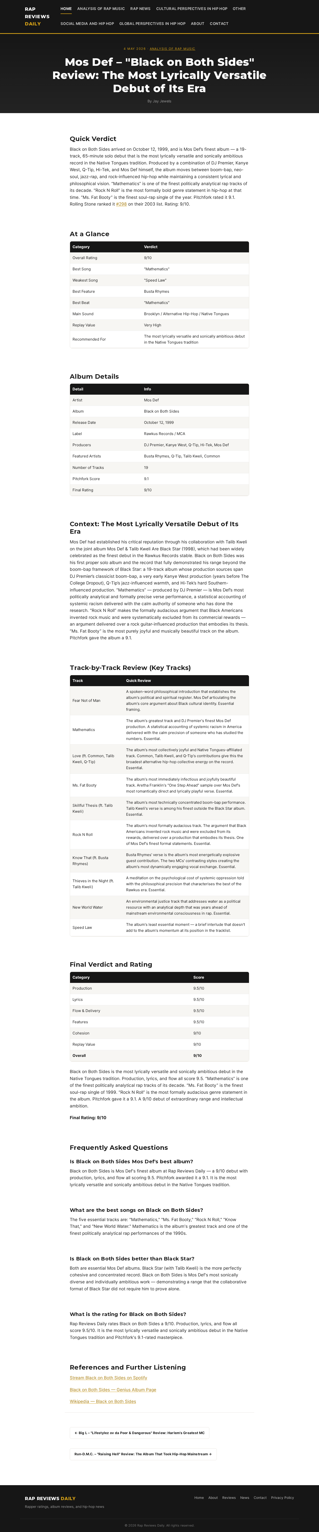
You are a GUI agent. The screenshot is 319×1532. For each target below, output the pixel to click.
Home (66, 8)
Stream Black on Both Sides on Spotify (108, 1377)
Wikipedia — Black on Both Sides (103, 1401)
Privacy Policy (282, 1498)
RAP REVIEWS (37, 16)
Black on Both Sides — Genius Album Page (113, 1389)
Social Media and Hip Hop (87, 23)
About (197, 23)
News (244, 1498)
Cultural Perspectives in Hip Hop (191, 8)
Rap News (140, 8)
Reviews (229, 1498)
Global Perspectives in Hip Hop (152, 23)
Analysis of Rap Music (101, 8)
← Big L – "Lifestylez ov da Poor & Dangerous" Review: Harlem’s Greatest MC (140, 1433)
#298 (121, 204)
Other (239, 8)
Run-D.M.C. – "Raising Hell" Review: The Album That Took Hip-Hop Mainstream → (143, 1454)
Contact (219, 23)
